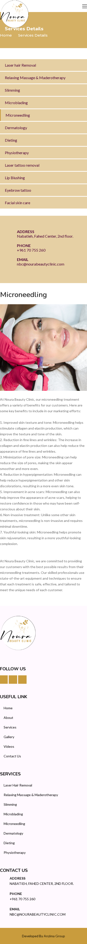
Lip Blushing (15, 177)
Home (6, 35)
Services (10, 727)
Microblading (16, 102)
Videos (9, 746)
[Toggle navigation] (84, 6)
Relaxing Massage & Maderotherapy (35, 77)
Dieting (11, 140)
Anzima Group (54, 936)
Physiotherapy (17, 152)
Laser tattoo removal (22, 165)
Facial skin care (17, 202)
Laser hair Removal (20, 65)
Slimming (12, 90)
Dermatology (16, 127)
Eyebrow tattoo (18, 190)
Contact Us (12, 756)
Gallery (9, 737)
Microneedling (18, 115)
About (8, 718)
